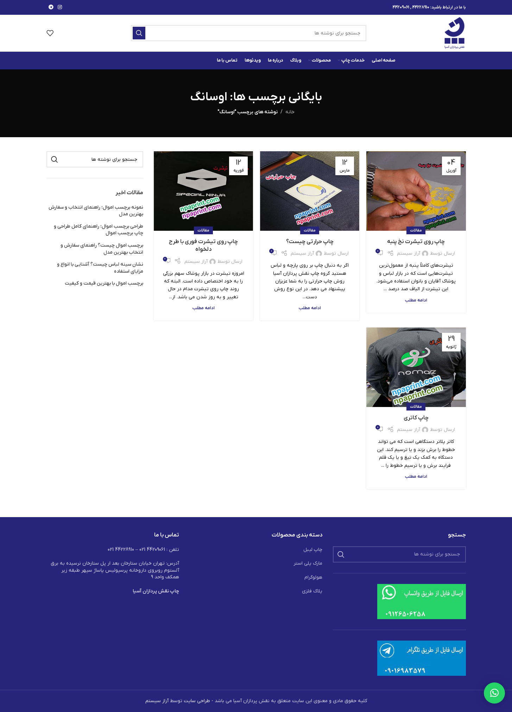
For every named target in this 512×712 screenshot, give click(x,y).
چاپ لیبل (312, 549)
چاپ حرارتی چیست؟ (310, 241)
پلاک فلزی (312, 591)
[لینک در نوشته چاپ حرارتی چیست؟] (309, 191)
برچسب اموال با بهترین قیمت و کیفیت (104, 283)
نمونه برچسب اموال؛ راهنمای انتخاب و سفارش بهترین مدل (96, 211)
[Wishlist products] (50, 33)
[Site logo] (455, 33)
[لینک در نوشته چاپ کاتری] (416, 367)
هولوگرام (313, 577)
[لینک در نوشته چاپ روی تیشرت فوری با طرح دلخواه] (203, 191)
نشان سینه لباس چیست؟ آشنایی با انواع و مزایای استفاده (100, 268)
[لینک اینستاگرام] (60, 7)
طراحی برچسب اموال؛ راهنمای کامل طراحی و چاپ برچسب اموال (98, 230)
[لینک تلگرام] (51, 7)
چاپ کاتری (416, 417)
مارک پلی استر (307, 563)
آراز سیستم (408, 253)
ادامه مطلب (416, 300)
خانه (290, 112)
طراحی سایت (197, 701)
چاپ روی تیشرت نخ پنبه (416, 241)
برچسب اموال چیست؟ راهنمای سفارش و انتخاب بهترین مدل (102, 249)
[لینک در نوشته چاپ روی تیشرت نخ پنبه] (416, 191)
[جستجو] (139, 33)
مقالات (416, 230)
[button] (494, 693)
